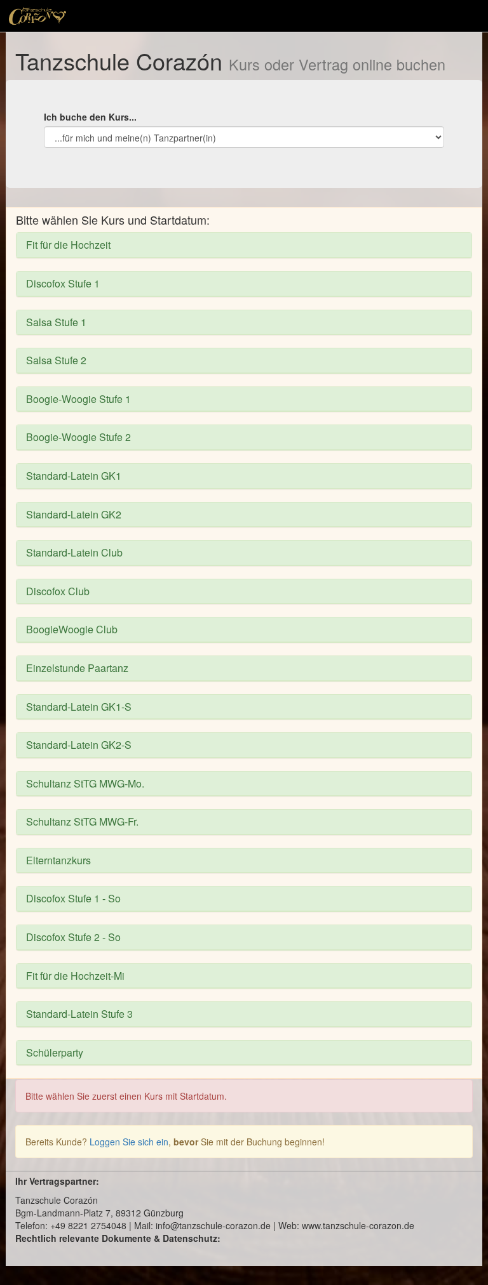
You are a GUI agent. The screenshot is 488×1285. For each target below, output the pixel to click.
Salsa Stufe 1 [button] (56, 322)
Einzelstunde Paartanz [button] (77, 668)
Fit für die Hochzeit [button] (68, 244)
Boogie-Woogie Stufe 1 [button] (78, 399)
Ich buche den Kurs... (90, 116)
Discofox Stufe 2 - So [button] (73, 937)
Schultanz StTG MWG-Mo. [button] (85, 783)
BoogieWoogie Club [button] (72, 629)
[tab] (244, 245)
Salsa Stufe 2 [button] (56, 360)
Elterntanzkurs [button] (58, 860)
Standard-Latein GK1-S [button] (79, 706)
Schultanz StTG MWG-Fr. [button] (82, 821)
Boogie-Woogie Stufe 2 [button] (78, 437)
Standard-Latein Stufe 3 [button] (79, 1013)
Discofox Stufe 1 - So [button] (73, 898)
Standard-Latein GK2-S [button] (79, 744)
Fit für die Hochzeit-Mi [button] (75, 975)
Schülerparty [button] (54, 1052)
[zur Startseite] (37, 16)
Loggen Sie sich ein (129, 1141)
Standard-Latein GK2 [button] (73, 514)
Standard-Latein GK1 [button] (73, 475)
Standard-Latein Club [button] (74, 552)
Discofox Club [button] (58, 591)
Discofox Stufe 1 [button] (63, 283)
